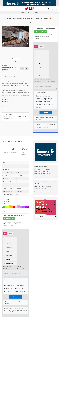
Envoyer (45, 112)
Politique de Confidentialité (42, 127)
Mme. (41, 46)
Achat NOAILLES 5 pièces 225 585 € (42, 175)
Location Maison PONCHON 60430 (42, 191)
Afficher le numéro (41, 31)
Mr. (36, 46)
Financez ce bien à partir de (12, 71)
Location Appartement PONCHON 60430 (43, 190)
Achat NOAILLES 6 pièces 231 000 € (42, 169)
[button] (15, 61)
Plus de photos (38, 81)
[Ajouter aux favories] (26, 68)
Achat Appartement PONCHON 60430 (43, 186)
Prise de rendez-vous (50, 81)
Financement (35, 12)
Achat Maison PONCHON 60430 (41, 188)
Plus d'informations (39, 79)
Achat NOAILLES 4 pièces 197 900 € (42, 173)
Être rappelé (49, 79)
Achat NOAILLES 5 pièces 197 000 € (42, 171)
